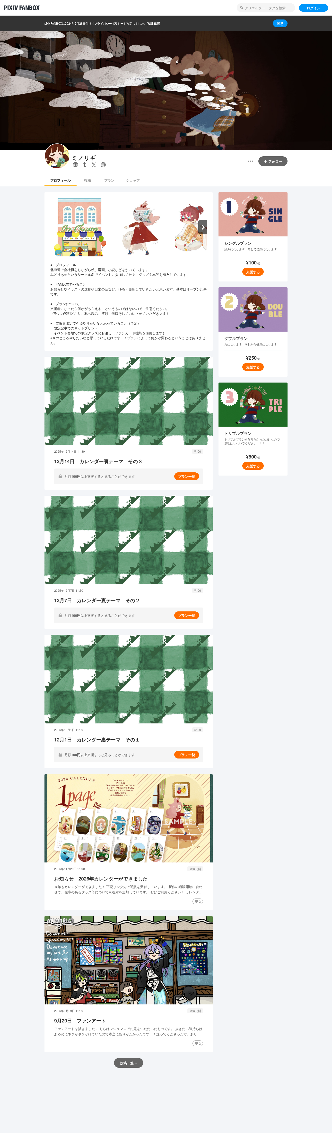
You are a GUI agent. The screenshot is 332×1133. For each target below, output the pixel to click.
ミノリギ (84, 157)
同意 (280, 23)
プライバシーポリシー (108, 23)
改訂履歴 (153, 23)
